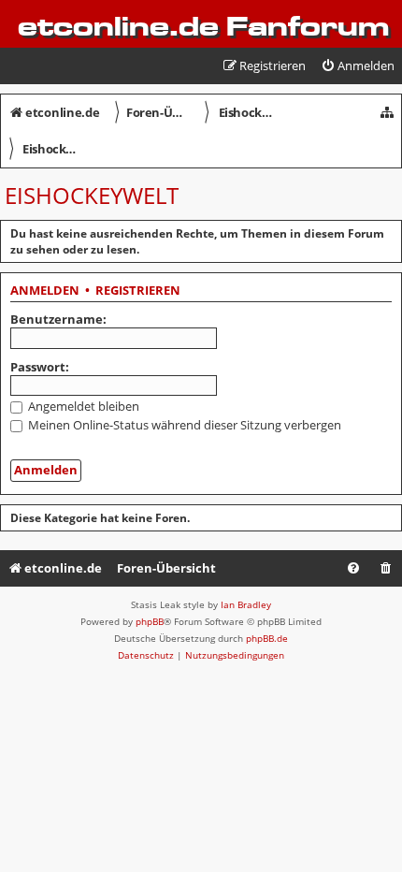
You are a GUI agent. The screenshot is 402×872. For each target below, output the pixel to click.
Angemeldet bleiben (82, 406)
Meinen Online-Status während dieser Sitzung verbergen (183, 424)
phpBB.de (267, 638)
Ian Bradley (246, 604)
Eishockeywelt (92, 195)
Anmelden (44, 290)
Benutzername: (58, 319)
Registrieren (137, 290)
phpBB (150, 621)
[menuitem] (357, 66)
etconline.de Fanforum (203, 26)
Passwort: (39, 366)
